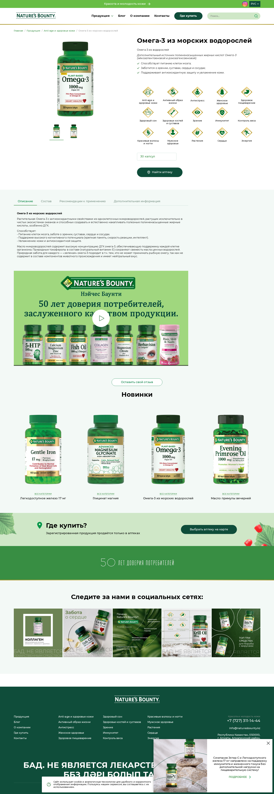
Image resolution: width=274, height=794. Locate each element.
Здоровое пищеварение (74, 738)
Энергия (153, 738)
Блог (122, 16)
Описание (25, 201)
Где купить (188, 16)
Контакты (161, 16)
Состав (46, 201)
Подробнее (238, 776)
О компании (140, 16)
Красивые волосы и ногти (165, 716)
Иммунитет (110, 732)
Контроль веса (113, 738)
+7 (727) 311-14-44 (243, 720)
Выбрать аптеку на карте (209, 529)
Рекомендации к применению (82, 201)
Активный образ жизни (74, 722)
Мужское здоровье (160, 722)
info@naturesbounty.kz (244, 728)
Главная (18, 30)
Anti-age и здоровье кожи (59, 30)
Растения (153, 727)
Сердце (152, 732)
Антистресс (66, 727)
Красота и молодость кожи (125, 4)
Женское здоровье (71, 732)
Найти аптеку (162, 172)
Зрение (108, 727)
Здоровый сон (112, 716)
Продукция (100, 16)
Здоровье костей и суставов (122, 722)
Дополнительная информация (137, 201)
